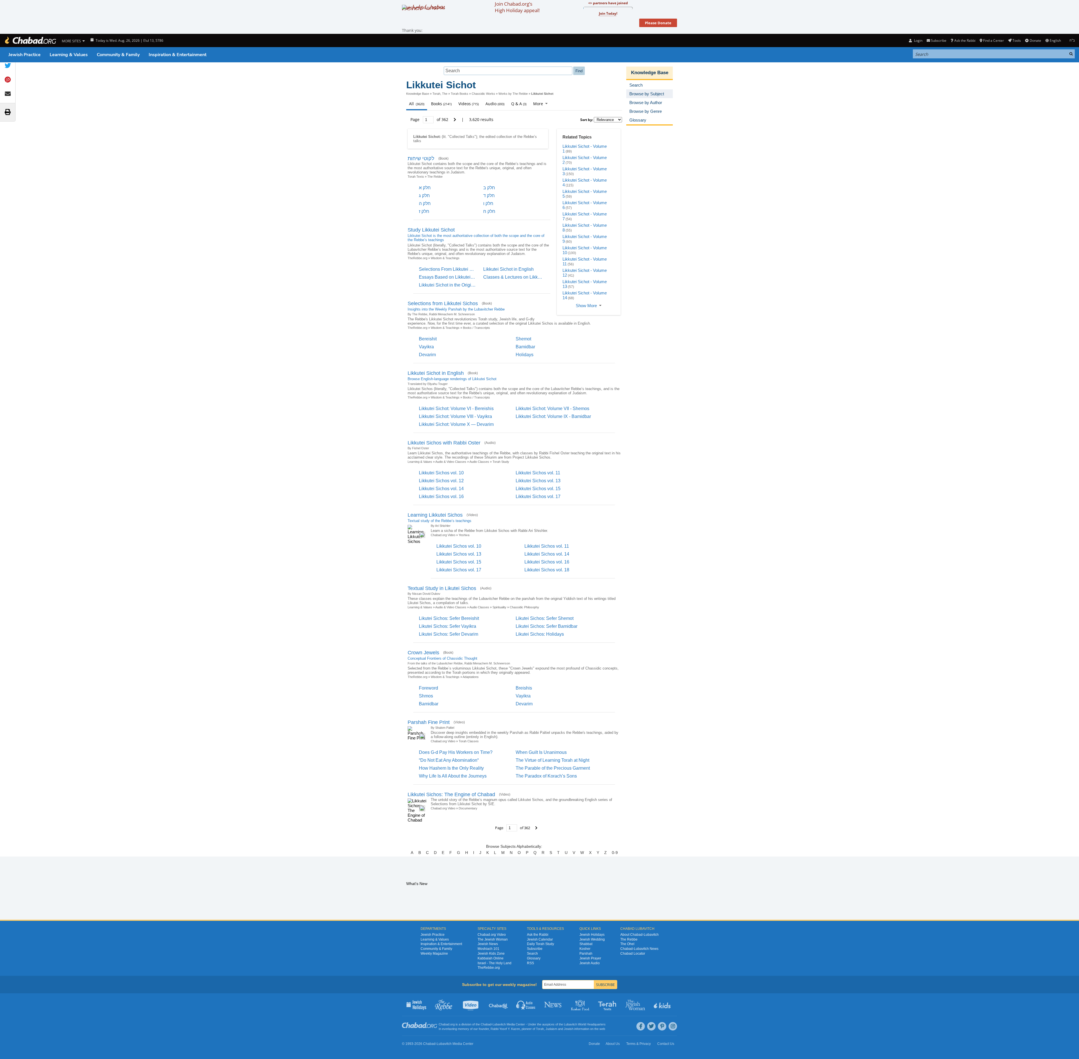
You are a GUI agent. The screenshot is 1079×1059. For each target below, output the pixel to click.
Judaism (551, 1029)
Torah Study (501, 461)
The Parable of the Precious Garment (553, 768)
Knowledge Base (417, 93)
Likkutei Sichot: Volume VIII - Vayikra (455, 416)
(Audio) (490, 443)
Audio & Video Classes (450, 461)
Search (532, 953)
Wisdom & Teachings (445, 258)
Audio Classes (479, 461)
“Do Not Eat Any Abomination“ (449, 760)
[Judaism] (30, 40)
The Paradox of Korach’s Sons (546, 776)
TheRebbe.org (417, 258)
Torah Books (459, 93)
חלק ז (424, 211)
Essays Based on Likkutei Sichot (451, 277)
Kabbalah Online (491, 958)
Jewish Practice (24, 55)
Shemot (523, 338)
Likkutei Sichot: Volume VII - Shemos (552, 408)
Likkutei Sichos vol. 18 (546, 569)
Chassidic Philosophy (524, 607)
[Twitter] (651, 1026)
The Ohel (627, 944)
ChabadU (498, 1005)
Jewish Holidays (592, 935)
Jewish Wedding (592, 939)
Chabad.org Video (443, 535)
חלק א (425, 187)
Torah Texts (416, 176)
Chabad (486, 1024)
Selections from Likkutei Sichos (443, 303)
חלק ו (488, 203)
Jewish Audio (589, 963)
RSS (530, 963)
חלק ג (424, 195)
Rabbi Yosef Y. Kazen (505, 1029)
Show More (586, 305)
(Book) (443, 158)
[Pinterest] (662, 1026)
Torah (540, 1029)
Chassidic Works (483, 93)
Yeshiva (464, 535)
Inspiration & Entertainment (177, 55)
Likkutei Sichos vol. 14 (441, 488)
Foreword (428, 688)
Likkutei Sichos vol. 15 (538, 488)
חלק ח (489, 211)
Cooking (580, 1005)
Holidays (524, 354)
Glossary (533, 958)
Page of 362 (429, 119)
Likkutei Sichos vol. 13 (538, 480)
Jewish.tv (471, 1005)
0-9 (615, 852)
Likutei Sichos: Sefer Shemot (544, 618)
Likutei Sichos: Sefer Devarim (448, 634)
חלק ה (425, 203)
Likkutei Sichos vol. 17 (538, 496)
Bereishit (428, 338)
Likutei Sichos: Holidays (540, 634)
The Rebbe (435, 176)
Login (917, 40)
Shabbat (585, 944)
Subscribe (534, 949)
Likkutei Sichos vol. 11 (538, 472)
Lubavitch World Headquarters (585, 1024)
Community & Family (118, 55)
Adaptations (471, 677)
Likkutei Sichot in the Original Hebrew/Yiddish (464, 285)
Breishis (524, 688)
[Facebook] (640, 1026)
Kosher (584, 949)
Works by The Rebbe (513, 93)
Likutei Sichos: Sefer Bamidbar (546, 626)
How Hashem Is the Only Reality (451, 768)
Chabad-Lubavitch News (639, 949)
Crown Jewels (423, 652)
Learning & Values (69, 55)
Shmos (426, 695)
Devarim (427, 354)
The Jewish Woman (493, 939)
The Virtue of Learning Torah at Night (552, 760)
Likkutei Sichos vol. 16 (441, 496)
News (553, 1005)
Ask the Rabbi (964, 40)
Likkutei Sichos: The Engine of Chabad (451, 794)
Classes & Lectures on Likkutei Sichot (521, 277)
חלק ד (489, 195)
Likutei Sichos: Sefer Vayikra (447, 626)
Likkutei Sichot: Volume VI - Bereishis (456, 408)
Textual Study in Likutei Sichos (442, 588)
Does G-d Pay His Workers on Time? (456, 752)
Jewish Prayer (590, 958)
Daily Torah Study (540, 944)
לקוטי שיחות (421, 158)
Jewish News (488, 944)
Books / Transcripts (476, 327)
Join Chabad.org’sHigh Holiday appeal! (517, 7)
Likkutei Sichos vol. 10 (441, 472)
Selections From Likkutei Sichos (451, 269)
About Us (613, 1044)
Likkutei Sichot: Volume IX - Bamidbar (553, 416)
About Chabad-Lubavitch (639, 935)
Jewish (568, 1029)
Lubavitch (499, 1024)
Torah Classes (469, 741)
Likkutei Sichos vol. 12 (441, 480)
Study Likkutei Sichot (431, 230)
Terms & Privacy (638, 1044)
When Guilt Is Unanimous (541, 752)
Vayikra (426, 346)
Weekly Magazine (434, 953)
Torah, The (439, 93)
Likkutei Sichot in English (508, 269)
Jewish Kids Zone (491, 953)
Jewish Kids (662, 1005)
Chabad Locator (632, 953)
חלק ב (489, 187)
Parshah (585, 953)
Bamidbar (525, 346)
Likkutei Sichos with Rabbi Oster (444, 443)
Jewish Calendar (540, 939)
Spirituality (499, 607)
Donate (1035, 40)
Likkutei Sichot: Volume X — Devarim (456, 424)
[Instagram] (673, 1026)
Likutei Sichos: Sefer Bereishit (449, 618)
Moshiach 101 (488, 949)
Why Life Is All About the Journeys (453, 776)
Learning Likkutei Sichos (435, 515)
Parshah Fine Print (429, 722)
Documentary (468, 808)
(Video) (472, 515)
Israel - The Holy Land (494, 963)
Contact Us (665, 1044)
